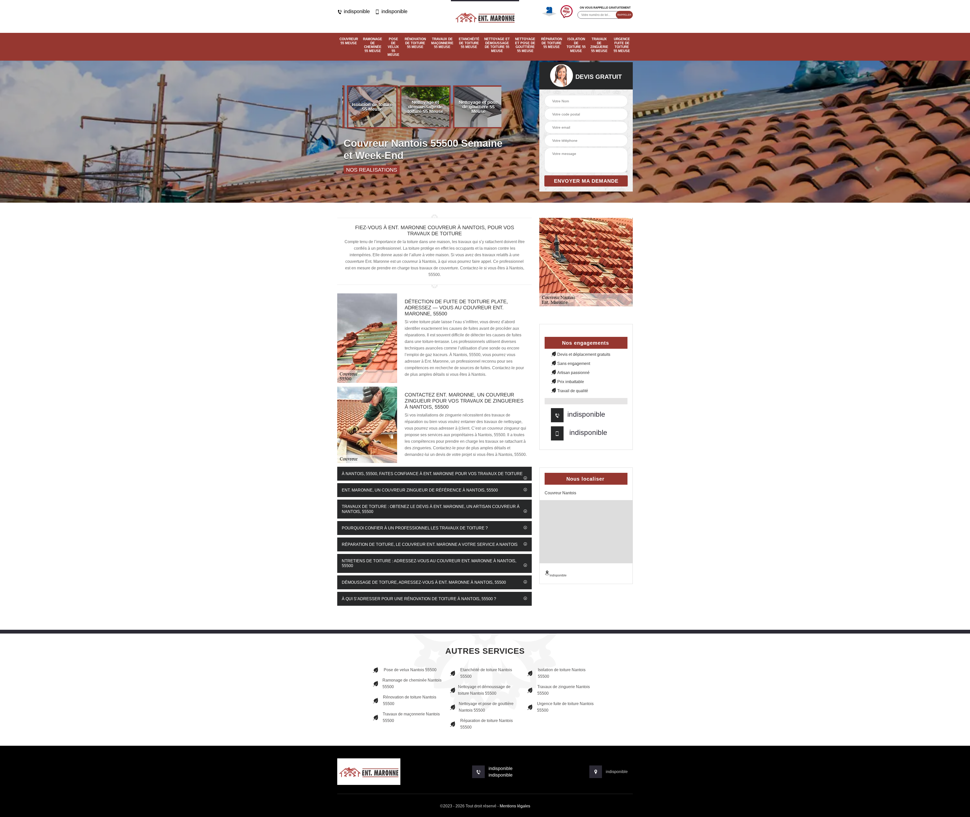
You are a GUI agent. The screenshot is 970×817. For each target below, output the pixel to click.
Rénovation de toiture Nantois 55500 (409, 700)
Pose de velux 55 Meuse (393, 47)
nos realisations (371, 170)
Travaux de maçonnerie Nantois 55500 (411, 717)
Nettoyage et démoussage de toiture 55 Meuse (497, 45)
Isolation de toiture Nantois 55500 (562, 673)
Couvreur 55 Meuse (349, 41)
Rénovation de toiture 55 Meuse (415, 43)
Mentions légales (515, 806)
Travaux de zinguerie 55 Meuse (599, 45)
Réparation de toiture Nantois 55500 (486, 723)
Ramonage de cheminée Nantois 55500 (412, 683)
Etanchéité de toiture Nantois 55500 (486, 673)
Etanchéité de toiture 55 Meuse (469, 43)
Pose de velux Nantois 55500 (410, 670)
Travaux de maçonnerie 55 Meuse (442, 43)
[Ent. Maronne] (485, 16)
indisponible (356, 11)
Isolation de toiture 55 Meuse (576, 45)
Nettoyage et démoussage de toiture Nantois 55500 (484, 690)
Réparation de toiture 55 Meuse (551, 43)
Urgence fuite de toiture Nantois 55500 (565, 707)
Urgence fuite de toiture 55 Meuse (622, 45)
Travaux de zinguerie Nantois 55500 (563, 690)
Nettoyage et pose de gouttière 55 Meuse (525, 45)
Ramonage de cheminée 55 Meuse (372, 45)
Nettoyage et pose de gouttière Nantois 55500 (486, 707)
